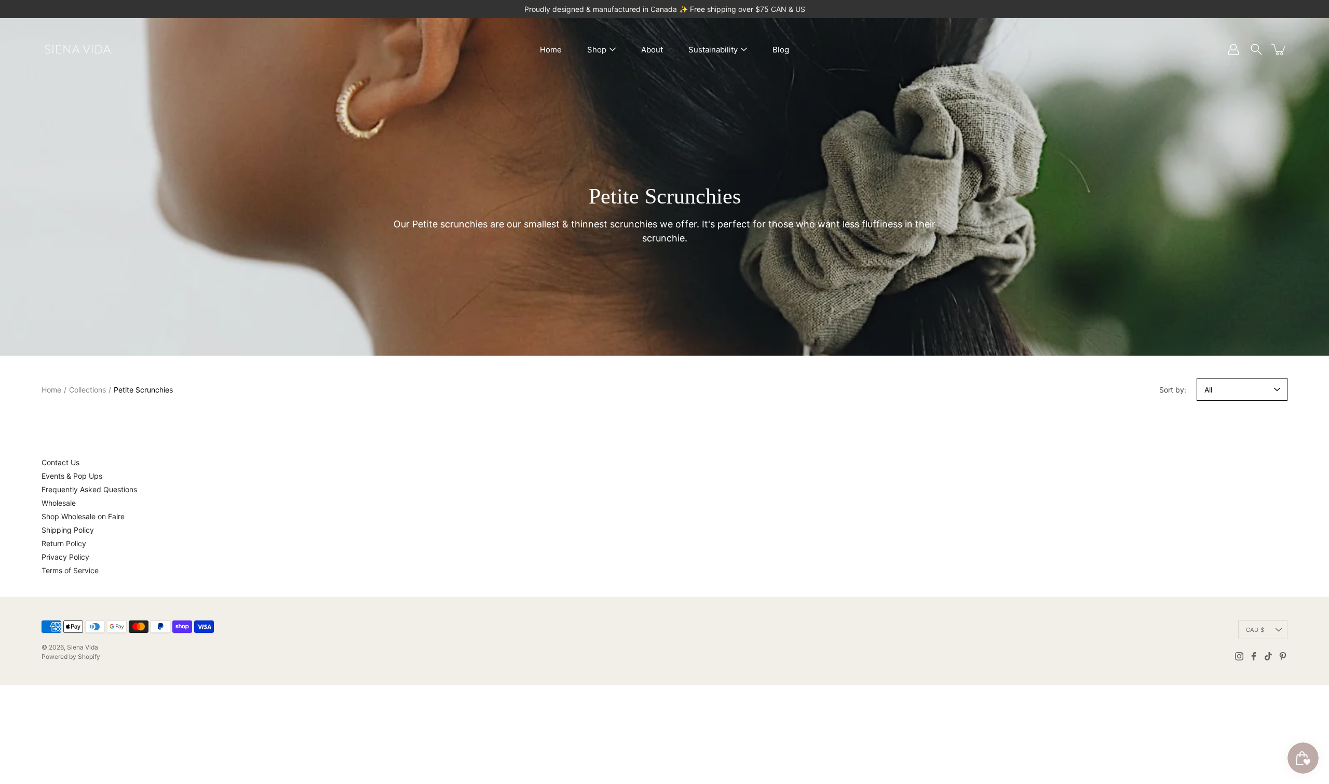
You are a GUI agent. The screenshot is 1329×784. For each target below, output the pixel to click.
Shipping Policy (68, 529)
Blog (780, 50)
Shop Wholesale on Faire (83, 516)
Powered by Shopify (71, 656)
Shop (596, 50)
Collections (87, 389)
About (652, 50)
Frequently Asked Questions (89, 489)
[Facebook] (1253, 656)
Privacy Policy (65, 556)
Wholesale (59, 502)
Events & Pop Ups (72, 475)
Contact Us (60, 462)
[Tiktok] (1268, 656)
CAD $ (1255, 629)
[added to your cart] (1279, 49)
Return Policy (64, 543)
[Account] (1233, 49)
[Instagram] (1239, 656)
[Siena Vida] (78, 49)
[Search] (1256, 49)
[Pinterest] (1282, 656)
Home (551, 50)
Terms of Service (70, 570)
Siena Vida (82, 647)
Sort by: (1172, 389)
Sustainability (713, 50)
